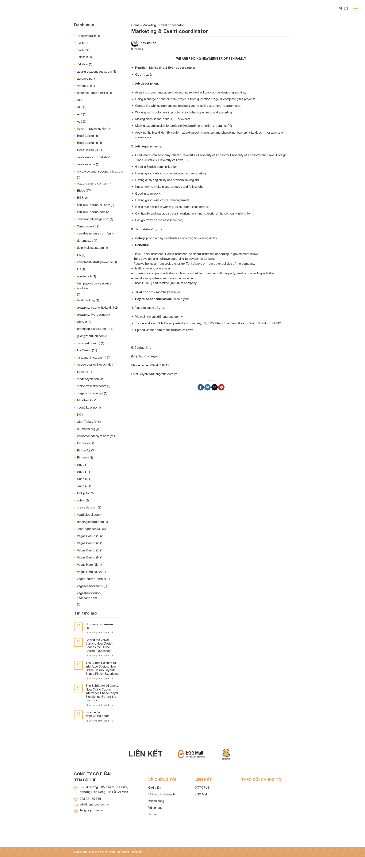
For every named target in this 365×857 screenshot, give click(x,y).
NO (79, 414)
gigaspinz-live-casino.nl (93, 314)
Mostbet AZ (85, 400)
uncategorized (87, 529)
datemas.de (85, 240)
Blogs (81, 190)
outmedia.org (86, 429)
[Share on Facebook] (201, 387)
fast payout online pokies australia (94, 286)
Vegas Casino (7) (88, 550)
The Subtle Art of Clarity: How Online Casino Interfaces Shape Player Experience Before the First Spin (102, 693)
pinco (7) (82, 486)
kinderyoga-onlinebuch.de (94, 364)
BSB (80, 197)
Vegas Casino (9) (88, 557)
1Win (80, 42)
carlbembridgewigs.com (93, 219)
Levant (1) (83, 371)
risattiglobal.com (88, 514)
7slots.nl (82, 64)
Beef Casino (85, 135)
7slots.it (82, 57)
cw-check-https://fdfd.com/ (97, 714)
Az (79, 100)
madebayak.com (88, 379)
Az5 (79, 121)
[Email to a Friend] (214, 387)
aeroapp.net (85, 78)
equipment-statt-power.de (95, 262)
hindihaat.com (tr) (88, 343)
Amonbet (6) (85, 85)
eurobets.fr (84, 276)
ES (79, 269)
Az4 (79, 114)
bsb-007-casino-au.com (93, 205)
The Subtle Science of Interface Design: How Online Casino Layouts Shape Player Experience (102, 668)
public (81, 500)
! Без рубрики (86, 35)
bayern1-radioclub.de (91, 128)
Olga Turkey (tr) (87, 421)
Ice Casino (84, 350)
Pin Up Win (84, 443)
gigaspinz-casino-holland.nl (95, 307)
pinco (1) (82, 471)
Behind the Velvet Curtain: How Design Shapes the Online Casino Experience (99, 645)
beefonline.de (86, 164)
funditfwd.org (86, 300)
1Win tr (81, 50)
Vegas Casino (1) (88, 536)
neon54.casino (87, 407)
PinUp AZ (83, 493)
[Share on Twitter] (207, 387)
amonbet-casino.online (92, 92)
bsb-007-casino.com (91, 212)
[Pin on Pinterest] (221, 387)
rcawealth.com (87, 507)
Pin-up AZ (83, 450)
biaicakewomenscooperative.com (100, 171)
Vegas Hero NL (87, 564)
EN (79, 255)
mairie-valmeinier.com (91, 386)
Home (135, 25)
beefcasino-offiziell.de (92, 157)
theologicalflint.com (90, 522)
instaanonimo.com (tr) (91, 357)
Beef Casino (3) (87, 150)
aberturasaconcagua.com (94, 71)
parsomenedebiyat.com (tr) (95, 436)
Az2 (79, 107)
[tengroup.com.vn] (23, 8)
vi (340, 8)
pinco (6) (82, 479)
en (346, 8)
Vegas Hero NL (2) (89, 571)
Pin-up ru (83, 457)
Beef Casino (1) (87, 142)
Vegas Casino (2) (88, 543)
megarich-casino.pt (90, 393)
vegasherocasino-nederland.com (89, 595)
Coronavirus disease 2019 (99, 626)
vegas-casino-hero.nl (91, 579)
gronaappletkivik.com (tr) (93, 328)
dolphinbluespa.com (90, 247)
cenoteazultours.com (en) (94, 233)
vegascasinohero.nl (90, 586)
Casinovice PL (86, 226)
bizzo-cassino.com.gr (92, 183)
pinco (80, 464)
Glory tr (82, 321)
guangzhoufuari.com (91, 336)
